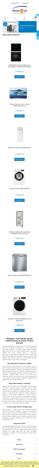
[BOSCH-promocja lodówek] (19, 26)
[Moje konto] (24, 18)
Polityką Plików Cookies (6, 464)
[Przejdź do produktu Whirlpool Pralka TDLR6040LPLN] (19, 135)
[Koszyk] (34, 18)
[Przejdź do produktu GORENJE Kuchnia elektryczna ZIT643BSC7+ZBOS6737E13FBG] (19, 52)
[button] (5, 18)
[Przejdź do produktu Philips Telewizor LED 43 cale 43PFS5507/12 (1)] (19, 94)
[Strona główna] (19, 9)
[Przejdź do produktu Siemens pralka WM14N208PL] (19, 177)
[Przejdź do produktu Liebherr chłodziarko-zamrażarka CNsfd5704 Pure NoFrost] (19, 219)
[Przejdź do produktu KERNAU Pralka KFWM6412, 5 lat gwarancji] (19, 306)
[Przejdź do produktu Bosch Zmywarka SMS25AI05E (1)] (19, 262)
